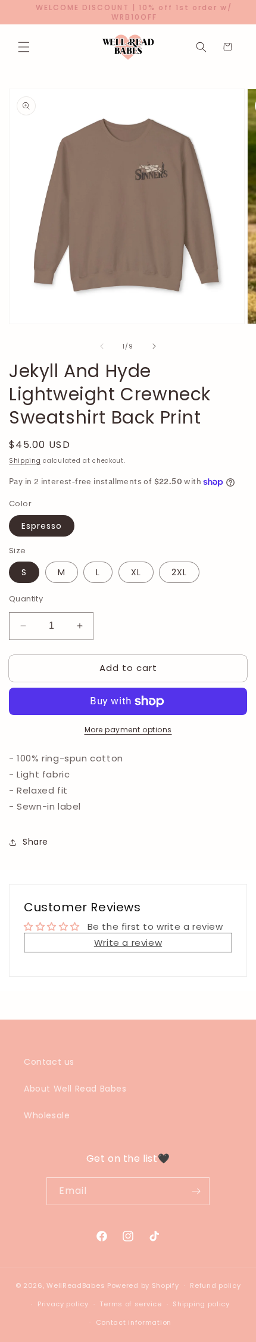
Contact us (49, 1062)
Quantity (26, 598)
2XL (179, 572)
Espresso (41, 526)
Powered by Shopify (143, 1285)
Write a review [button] (128, 942)
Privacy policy (63, 1304)
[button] (24, 47)
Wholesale (47, 1115)
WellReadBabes (75, 1285)
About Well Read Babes (75, 1089)
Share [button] (35, 842)
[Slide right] (154, 346)
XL (136, 572)
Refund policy (215, 1285)
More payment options (128, 730)
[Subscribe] (196, 1191)
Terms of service (130, 1304)
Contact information (133, 1322)
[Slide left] (102, 346)
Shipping (25, 460)
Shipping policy (201, 1304)
